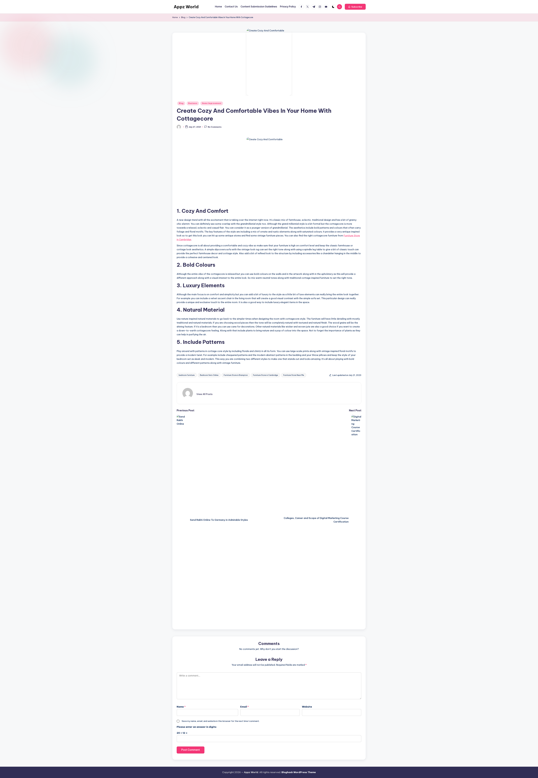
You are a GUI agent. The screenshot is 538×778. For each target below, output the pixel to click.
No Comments (215, 127)
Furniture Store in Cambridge (265, 375)
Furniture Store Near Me (293, 375)
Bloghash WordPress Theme (298, 772)
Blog (181, 103)
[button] (355, 7)
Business (192, 103)
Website (307, 706)
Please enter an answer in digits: (197, 726)
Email (244, 706)
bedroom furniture (187, 375)
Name (181, 706)
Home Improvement (212, 103)
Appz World (186, 6)
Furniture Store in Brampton (236, 375)
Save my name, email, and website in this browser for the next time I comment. (220, 721)
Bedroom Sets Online (209, 375)
